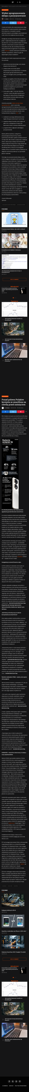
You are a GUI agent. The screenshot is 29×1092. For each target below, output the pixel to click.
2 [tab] (14, 298)
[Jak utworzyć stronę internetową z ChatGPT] (14, 330)
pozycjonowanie (21, 204)
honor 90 (10, 886)
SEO (17, 113)
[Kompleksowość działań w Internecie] (14, 240)
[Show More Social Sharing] (26, 23)
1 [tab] (13, 298)
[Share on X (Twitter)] (13, 23)
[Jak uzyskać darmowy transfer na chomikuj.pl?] (14, 309)
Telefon (22, 864)
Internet (7, 50)
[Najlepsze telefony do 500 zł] (14, 901)
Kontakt (11, 1085)
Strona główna (5, 6)
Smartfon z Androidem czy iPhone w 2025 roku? (14, 931)
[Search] (19, 2)
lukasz (7, 19)
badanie (4, 886)
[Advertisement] (14, 378)
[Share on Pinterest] (20, 23)
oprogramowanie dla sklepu (9, 204)
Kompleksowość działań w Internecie (11, 250)
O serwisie (5, 1085)
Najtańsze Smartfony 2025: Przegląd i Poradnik (14, 952)
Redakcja (8, 407)
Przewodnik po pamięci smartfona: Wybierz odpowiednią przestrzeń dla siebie (10, 289)
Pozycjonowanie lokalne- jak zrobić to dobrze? (13, 229)
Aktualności (5, 9)
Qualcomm (12, 823)
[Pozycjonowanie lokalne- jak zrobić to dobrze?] (14, 220)
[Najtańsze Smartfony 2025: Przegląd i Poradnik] (14, 943)
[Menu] (13, 2)
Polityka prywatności (21, 1085)
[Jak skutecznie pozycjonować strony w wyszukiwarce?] (14, 261)
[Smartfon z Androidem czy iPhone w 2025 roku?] (14, 922)
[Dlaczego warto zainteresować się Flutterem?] (14, 350)
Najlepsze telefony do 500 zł (9, 910)
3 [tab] (15, 298)
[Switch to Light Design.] (17, 2)
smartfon (19, 556)
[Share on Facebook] (5, 23)
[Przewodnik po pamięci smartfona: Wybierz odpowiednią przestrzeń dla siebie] (23, 291)
